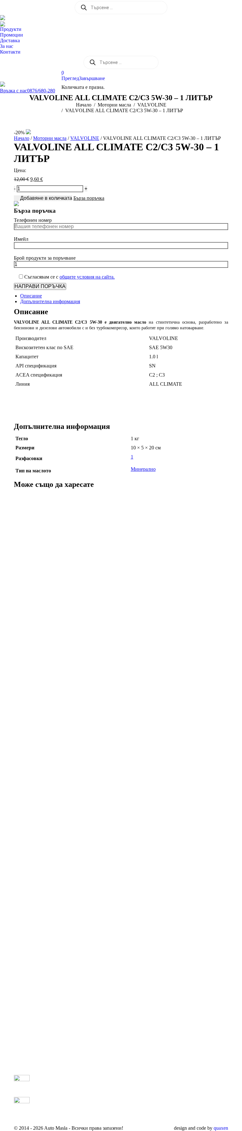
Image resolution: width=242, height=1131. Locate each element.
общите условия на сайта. (87, 277)
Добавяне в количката (46, 198)
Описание (31, 295)
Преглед (70, 78)
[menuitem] (12, 29)
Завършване (92, 78)
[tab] (124, 296)
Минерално (143, 469)
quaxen (221, 1128)
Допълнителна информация (50, 301)
